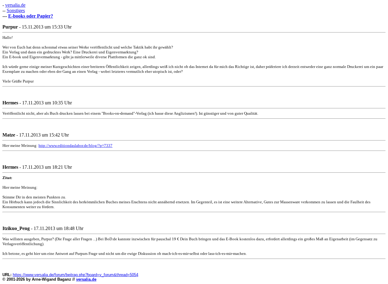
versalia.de (15, 5)
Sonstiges (16, 10)
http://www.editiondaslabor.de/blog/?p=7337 (75, 145)
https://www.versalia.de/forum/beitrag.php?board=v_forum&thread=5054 (75, 274)
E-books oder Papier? (30, 16)
